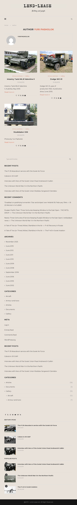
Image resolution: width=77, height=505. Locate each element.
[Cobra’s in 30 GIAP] (10, 440)
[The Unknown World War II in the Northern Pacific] (10, 478)
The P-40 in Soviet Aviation (55, 230)
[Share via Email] (25, 95)
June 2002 (10, 285)
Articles (8, 305)
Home (6, 25)
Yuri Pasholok (23, 36)
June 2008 (10, 268)
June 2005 (10, 281)
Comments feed (10, 335)
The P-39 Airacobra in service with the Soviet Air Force (24, 171)
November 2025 (12, 242)
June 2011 (9, 255)
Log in (6, 325)
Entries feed (9, 330)
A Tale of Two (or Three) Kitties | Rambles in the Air (23, 225)
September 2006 (12, 272)
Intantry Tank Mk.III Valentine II (21, 79)
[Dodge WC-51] (56, 62)
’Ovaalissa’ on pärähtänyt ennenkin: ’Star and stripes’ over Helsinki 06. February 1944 (35, 202)
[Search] (72, 19)
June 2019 (10, 246)
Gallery (8, 314)
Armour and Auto (12, 301)
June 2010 (10, 259)
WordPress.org (10, 340)
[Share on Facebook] (18, 95)
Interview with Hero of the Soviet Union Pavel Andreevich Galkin (28, 181)
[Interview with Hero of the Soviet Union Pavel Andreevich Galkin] (10, 451)
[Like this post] (16, 95)
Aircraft (8, 296)
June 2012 (10, 250)
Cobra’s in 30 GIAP (11, 176)
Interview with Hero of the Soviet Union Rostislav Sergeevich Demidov (30, 191)
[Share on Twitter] (20, 95)
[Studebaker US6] (20, 115)
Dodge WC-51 (56, 79)
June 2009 (10, 264)
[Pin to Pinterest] (22, 95)
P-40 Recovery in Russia (54, 225)
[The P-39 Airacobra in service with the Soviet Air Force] (10, 428)
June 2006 (10, 277)
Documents (10, 309)
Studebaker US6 (21, 132)
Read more (8, 92)
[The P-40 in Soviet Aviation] (10, 490)
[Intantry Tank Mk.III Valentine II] (20, 62)
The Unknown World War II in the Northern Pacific (23, 186)
